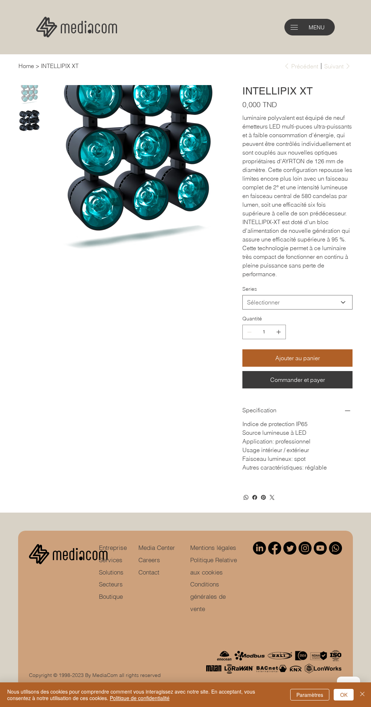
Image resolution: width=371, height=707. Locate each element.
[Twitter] (272, 497)
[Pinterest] (263, 497)
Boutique (111, 596)
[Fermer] (362, 694)
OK (343, 694)
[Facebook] (254, 497)
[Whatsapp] (335, 548)
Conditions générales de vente (208, 596)
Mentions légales (213, 547)
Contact (148, 572)
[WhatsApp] (246, 497)
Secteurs (111, 584)
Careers (149, 560)
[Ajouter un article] (278, 332)
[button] (294, 27)
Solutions (111, 572)
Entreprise (113, 547)
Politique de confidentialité (140, 698)
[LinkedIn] (259, 548)
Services (110, 560)
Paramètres (309, 694)
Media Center (156, 547)
